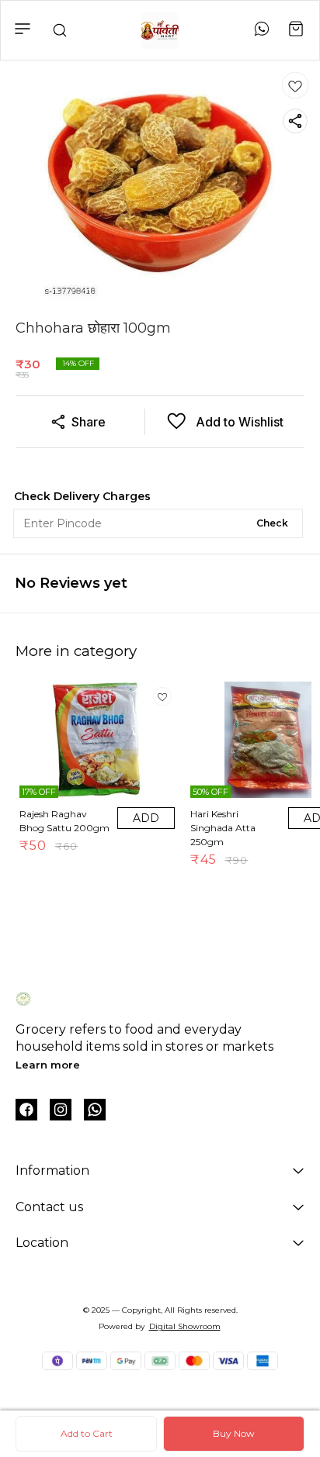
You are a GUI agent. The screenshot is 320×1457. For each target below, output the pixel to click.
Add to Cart (87, 1433)
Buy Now (234, 1433)
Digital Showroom (185, 1326)
